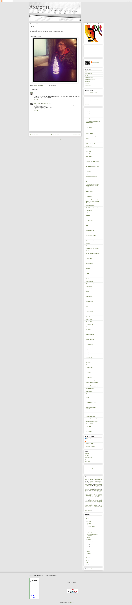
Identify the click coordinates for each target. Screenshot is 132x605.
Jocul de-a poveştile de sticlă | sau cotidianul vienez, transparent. (92, 385)
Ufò (85, 459)
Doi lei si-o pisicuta (90, 220)
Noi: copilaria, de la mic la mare (92, 166)
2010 (87, 560)
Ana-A (87, 291)
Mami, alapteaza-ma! (90, 205)
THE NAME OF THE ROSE (91, 347)
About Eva (88, 179)
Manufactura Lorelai (90, 230)
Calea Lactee (88, 151)
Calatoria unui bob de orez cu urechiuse (92, 394)
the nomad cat (87, 461)
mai (88, 548)
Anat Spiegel (95, 506)
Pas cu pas (88, 309)
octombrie (89, 539)
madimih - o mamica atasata (91, 176)
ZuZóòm (88, 411)
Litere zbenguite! (89, 391)
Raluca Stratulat (99, 501)
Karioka (87, 138)
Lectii (93, 504)
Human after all (89, 286)
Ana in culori (88, 245)
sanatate (97, 488)
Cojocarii (88, 194)
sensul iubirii (88, 233)
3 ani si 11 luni (87, 71)
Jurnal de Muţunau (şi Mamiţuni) (92, 199)
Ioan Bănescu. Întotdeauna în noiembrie (92, 535)
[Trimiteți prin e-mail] (50, 85)
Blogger (71, 602)
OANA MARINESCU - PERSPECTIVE (90, 130)
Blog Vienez (88, 250)
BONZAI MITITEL (90, 388)
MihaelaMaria (36, 93)
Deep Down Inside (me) (90, 428)
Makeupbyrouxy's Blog (90, 261)
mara (87, 225)
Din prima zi (88, 426)
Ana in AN (88, 243)
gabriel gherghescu (90, 337)
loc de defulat (88, 400)
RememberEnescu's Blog (91, 217)
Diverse (87, 342)
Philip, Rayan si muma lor (91, 352)
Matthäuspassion (99, 504)
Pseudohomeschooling (90, 240)
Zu (86, 228)
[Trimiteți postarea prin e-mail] (47, 85)
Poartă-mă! (88, 271)
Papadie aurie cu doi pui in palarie (93, 380)
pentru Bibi (98, 497)
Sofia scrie (91, 494)
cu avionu (98, 499)
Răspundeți (36, 99)
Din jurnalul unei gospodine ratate (92, 124)
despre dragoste (88, 486)
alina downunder (89, 359)
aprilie (88, 549)
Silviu (87, 306)
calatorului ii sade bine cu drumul (92, 161)
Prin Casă (88, 276)
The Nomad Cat (89, 321)
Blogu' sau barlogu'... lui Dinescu (92, 174)
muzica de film (94, 502)
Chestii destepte (88, 470)
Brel (85, 504)
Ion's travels (87, 455)
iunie (88, 546)
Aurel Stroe (86, 499)
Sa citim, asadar (90, 528)
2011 (87, 559)
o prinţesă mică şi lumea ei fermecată (91, 408)
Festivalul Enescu (93, 499)
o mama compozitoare (95, 481)
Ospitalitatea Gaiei (90, 367)
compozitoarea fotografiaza (93, 479)
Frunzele (88, 266)
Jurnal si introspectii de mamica (92, 207)
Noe (87, 148)
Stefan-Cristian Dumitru (90, 143)
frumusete (100, 496)
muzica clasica (96, 485)
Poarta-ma (86, 472)
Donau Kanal (89, 507)
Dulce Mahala (89, 127)
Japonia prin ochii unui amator (92, 382)
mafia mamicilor (91, 500)
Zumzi (87, 397)
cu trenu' (86, 500)
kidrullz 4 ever (89, 296)
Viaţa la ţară (88, 362)
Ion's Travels (88, 329)
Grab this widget (93, 92)
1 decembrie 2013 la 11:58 (45, 93)
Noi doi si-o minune (90, 288)
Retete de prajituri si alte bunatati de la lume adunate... (93, 121)
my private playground (90, 354)
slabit (99, 502)
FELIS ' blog (88, 299)
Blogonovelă (88, 164)
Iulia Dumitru (89, 431)
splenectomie (88, 495)
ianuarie (88, 555)
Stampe (88, 537)
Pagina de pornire (55, 134)
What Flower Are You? (34, 596)
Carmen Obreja (89, 377)
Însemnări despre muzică (91, 238)
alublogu (88, 215)
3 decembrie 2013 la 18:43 (47, 103)
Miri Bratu (88, 141)
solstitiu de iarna (89, 301)
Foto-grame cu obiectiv (90, 416)
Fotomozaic (87, 453)
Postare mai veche (76, 134)
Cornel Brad (87, 104)
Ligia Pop (88, 111)
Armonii (39, 7)
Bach (91, 490)
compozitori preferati (89, 489)
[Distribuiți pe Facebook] (54, 85)
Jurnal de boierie (89, 278)
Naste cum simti (89, 210)
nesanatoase (91, 488)
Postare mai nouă (34, 134)
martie (88, 551)
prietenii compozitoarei (91, 491)
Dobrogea (89, 504)
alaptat (95, 494)
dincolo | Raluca (89, 158)
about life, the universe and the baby (93, 418)
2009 (87, 562)
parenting (86, 490)
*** (87, 314)
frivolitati (100, 494)
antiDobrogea (88, 502)
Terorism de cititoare (88, 457)
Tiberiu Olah (93, 493)
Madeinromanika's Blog (91, 235)
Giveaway (93, 501)
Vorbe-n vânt (88, 405)
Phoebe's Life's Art (90, 423)
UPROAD (88, 273)
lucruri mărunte (89, 156)
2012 (87, 557)
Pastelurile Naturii (89, 316)
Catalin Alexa (89, 171)
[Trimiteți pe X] (52, 85)
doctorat (89, 485)
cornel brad (95, 496)
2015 (87, 516)
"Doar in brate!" (89, 331)
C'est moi (86, 75)
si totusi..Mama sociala (91, 526)
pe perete (90, 506)
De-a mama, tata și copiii (91, 402)
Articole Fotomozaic (88, 73)
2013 (87, 520)
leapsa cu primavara (88, 510)
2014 (87, 518)
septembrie (89, 541)
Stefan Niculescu (89, 505)
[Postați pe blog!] (51, 85)
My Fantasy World (89, 304)
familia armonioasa (92, 482)
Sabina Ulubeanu (37, 103)
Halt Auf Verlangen (90, 339)
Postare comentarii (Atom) (58, 139)
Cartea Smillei (89, 146)
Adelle (87, 116)
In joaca (87, 413)
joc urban (88, 189)
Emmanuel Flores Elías (90, 446)
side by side (88, 375)
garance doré (88, 438)
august (88, 542)
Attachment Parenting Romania (90, 468)
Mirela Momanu (89, 263)
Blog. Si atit (88, 223)
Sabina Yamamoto (89, 191)
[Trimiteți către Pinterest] (55, 85)
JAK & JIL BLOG (89, 443)
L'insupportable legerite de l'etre (92, 248)
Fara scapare (88, 364)
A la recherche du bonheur (91, 326)
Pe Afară (88, 369)
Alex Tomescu (87, 102)
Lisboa (86, 494)
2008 (87, 564)
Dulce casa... (88, 113)
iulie (88, 544)
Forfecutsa (88, 268)
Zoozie (87, 181)
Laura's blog (88, 118)
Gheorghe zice (94, 507)
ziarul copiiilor (88, 501)
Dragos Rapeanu (89, 311)
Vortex (88, 524)
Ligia (87, 169)
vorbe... (87, 212)
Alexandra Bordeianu (90, 255)
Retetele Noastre (89, 357)
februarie (89, 553)
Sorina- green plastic (90, 283)
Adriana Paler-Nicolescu (89, 100)
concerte (94, 486)
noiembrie (89, 523)
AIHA (91, 484)
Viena (99, 493)
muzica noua (97, 489)
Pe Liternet (87, 83)
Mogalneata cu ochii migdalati (92, 421)
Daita (87, 349)
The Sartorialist (89, 441)
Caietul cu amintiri (90, 344)
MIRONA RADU (89, 319)
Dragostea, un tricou (90, 530)
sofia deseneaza (98, 484)
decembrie (89, 521)
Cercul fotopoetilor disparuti (90, 79)
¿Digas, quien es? (89, 324)
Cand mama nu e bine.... (89, 77)
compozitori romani (98, 490)
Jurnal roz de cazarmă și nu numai (93, 136)
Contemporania (87, 81)
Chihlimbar (88, 372)
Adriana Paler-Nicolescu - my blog (93, 253)
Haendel (99, 507)
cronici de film (96, 505)
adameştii (88, 153)
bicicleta (90, 496)
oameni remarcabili (98, 500)
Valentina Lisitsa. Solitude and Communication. (92, 532)
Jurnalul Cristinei (89, 133)
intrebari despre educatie (90, 497)
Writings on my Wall (90, 334)
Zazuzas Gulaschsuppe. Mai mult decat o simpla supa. (92, 202)
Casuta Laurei (89, 258)
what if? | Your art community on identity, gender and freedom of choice (92, 185)
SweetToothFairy (89, 281)
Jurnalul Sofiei (89, 293)
